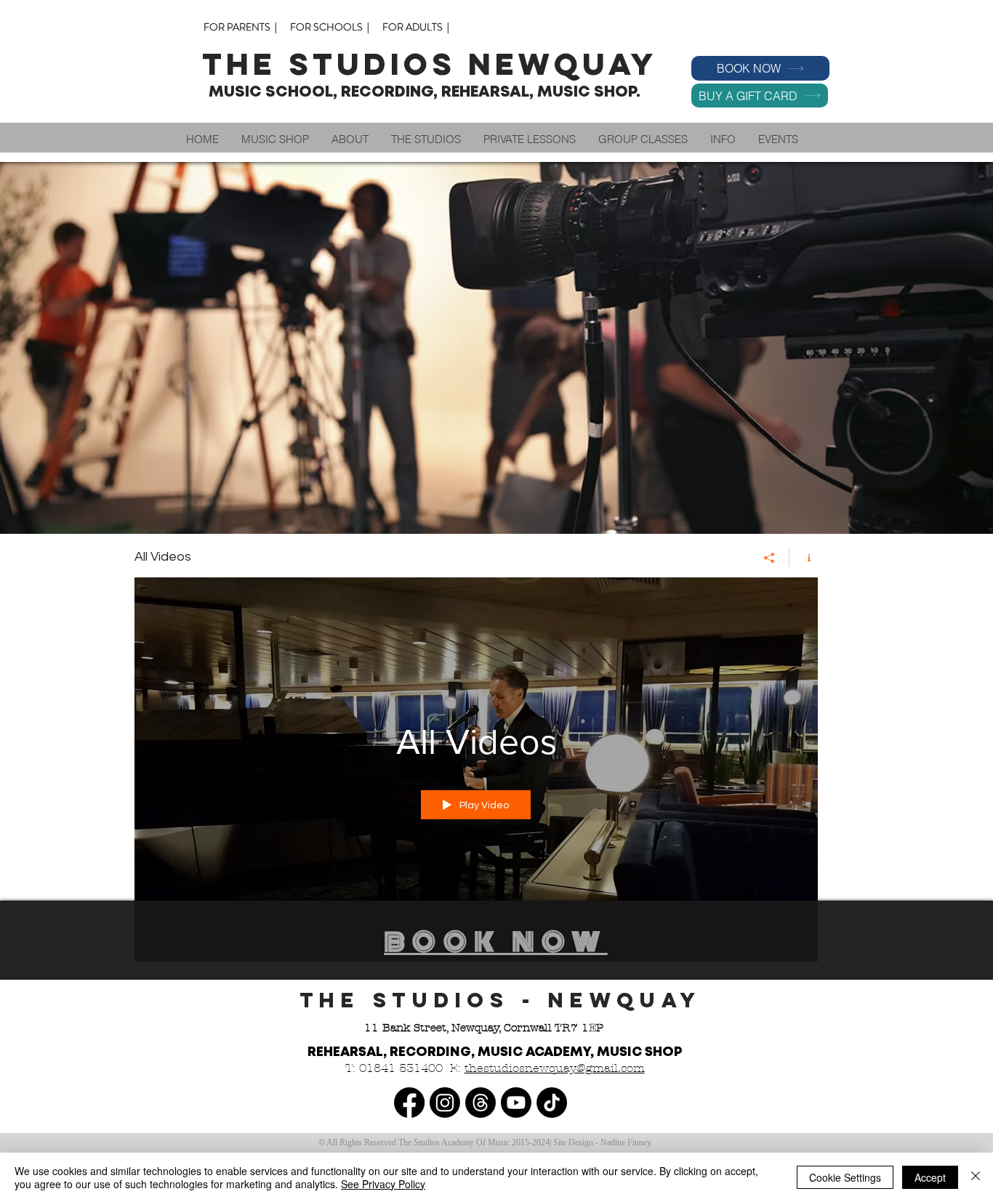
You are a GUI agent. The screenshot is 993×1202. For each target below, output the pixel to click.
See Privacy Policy (383, 1184)
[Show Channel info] (803, 558)
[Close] (975, 1177)
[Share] (769, 558)
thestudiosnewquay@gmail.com (555, 1068)
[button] (349, 139)
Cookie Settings (845, 1177)
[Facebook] (409, 1102)
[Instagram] (445, 1102)
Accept (930, 1177)
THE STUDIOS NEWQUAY (436, 64)
